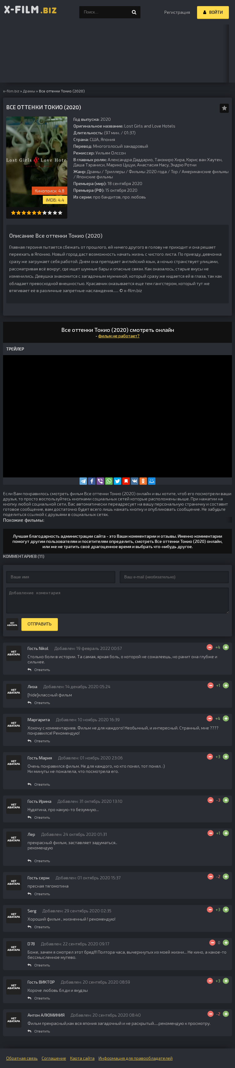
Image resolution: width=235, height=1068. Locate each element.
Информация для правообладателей (136, 1058)
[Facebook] (91, 481)
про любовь (134, 196)
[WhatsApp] (109, 481)
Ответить (42, 669)
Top (174, 171)
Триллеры (115, 171)
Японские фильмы (94, 176)
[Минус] (210, 647)
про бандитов (107, 196)
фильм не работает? (119, 335)
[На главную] (30, 12)
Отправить (40, 624)
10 (60, 212)
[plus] (226, 647)
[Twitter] (117, 481)
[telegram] (83, 481)
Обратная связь (22, 1058)
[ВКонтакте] (134, 481)
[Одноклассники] (143, 481)
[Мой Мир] (151, 481)
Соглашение (54, 1058)
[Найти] (134, 12)
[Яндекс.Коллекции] (126, 481)
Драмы (94, 171)
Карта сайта (82, 1058)
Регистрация (177, 12)
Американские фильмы (205, 171)
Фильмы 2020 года (148, 171)
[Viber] (100, 481)
